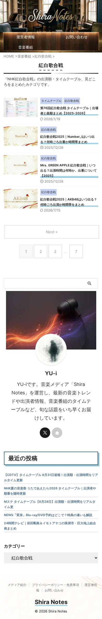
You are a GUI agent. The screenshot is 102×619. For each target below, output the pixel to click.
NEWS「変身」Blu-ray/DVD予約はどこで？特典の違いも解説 (48, 515)
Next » (52, 231)
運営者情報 (25, 37)
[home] (57, 432)
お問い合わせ (77, 37)
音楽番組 (25, 47)
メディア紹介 (17, 585)
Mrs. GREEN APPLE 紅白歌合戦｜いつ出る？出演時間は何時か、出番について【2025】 (68, 170)
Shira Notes (51, 602)
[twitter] (45, 432)
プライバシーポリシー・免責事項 (55, 585)
